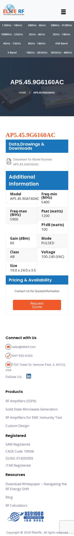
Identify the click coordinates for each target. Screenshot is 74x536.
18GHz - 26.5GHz (36, 52)
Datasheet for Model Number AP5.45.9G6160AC (32, 162)
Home (22, 92)
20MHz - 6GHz (37, 25)
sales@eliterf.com (24, 347)
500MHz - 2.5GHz (12, 34)
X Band (12, 52)
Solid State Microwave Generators (32, 409)
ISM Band (61, 43)
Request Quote (37, 305)
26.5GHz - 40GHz (61, 52)
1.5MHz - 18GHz (12, 25)
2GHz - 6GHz (37, 34)
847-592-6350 (22, 355)
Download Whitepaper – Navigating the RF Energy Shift (36, 486)
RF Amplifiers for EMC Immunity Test (34, 417)
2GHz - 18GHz (61, 34)
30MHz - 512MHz (61, 25)
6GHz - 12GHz (12, 43)
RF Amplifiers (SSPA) (21, 401)
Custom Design (17, 425)
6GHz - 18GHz (37, 43)
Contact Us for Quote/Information (37, 291)
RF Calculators (16, 505)
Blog (9, 497)
